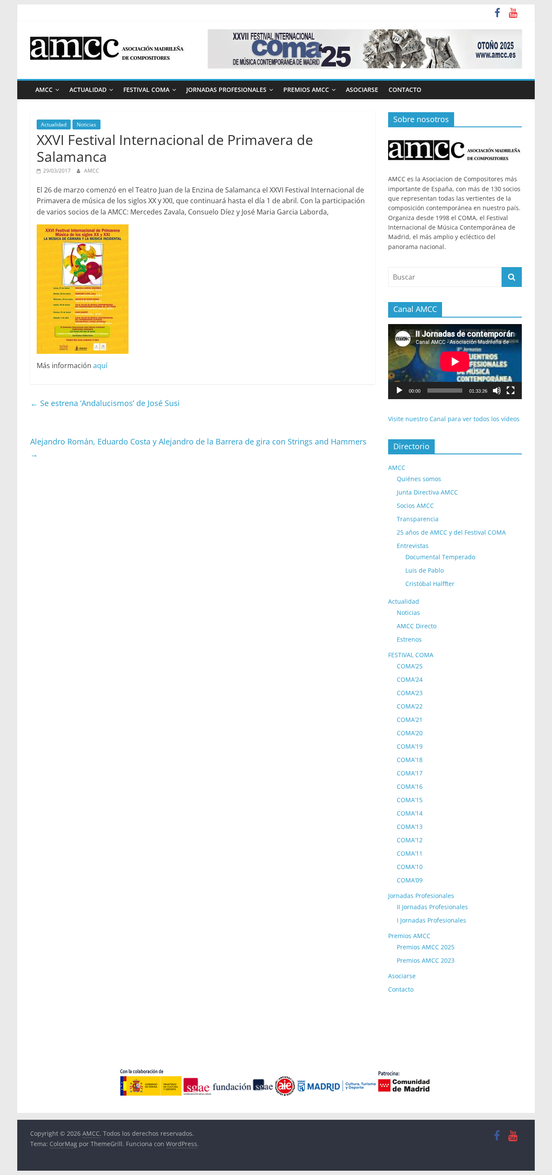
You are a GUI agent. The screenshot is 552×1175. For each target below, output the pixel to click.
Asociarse (362, 89)
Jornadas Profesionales (226, 89)
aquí (100, 365)
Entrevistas (413, 546)
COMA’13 (410, 826)
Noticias (86, 124)
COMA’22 (410, 706)
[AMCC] (455, 138)
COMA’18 (410, 760)
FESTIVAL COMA (146, 89)
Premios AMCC (306, 89)
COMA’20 (410, 733)
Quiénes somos (419, 479)
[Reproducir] (399, 390)
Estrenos (409, 639)
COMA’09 (410, 880)
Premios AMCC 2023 (426, 960)
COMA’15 (410, 800)
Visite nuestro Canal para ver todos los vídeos (454, 419)
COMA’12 (410, 840)
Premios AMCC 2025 (426, 947)
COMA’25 (410, 666)
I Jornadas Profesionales (431, 920)
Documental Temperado (440, 557)
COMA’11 (410, 853)
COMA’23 (410, 693)
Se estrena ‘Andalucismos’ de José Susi (105, 403)
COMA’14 (410, 813)
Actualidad (88, 89)
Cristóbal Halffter (430, 584)
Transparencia (418, 519)
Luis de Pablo (424, 570)
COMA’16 (410, 786)
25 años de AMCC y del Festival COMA (451, 532)
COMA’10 (410, 867)
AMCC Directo (416, 626)
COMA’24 (410, 679)
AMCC (44, 89)
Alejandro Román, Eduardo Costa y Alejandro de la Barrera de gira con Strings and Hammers (198, 447)
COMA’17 (410, 773)
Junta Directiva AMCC (427, 492)
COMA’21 (410, 719)
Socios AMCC (415, 505)
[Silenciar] (496, 390)
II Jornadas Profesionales (432, 907)
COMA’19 (410, 746)
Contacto (405, 89)
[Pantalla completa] (510, 390)
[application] (455, 361)
